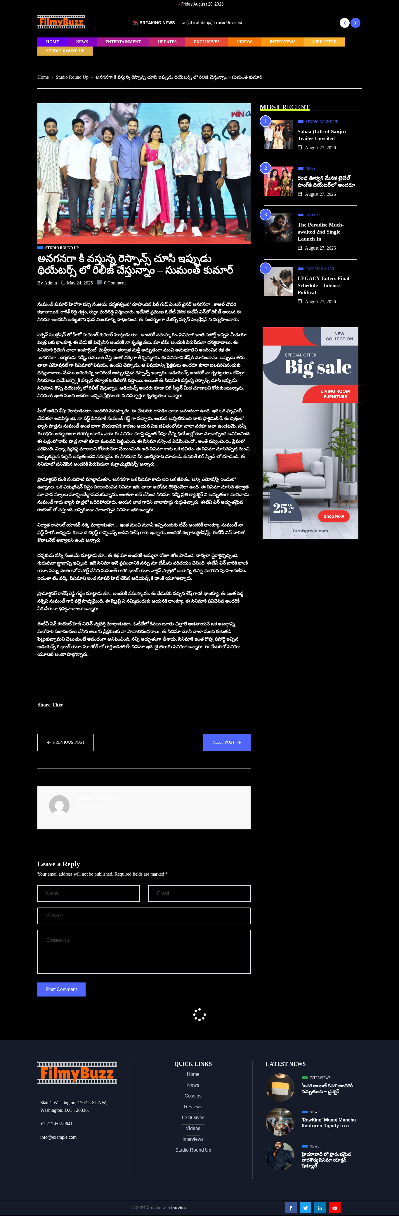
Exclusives (207, 42)
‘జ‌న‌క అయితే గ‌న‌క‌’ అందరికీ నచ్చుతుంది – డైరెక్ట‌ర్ (327, 1088)
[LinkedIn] (320, 1207)
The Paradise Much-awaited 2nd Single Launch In (321, 232)
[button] (344, 22)
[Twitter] (305, 1207)
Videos (244, 42)
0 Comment (115, 282)
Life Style (324, 42)
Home (52, 42)
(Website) (106, 797)
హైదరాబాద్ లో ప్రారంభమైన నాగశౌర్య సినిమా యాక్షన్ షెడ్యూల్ (326, 1160)
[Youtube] (335, 1207)
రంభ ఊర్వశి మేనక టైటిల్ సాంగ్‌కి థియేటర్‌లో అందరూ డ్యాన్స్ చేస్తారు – (240, 22)
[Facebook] (291, 1207)
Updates (167, 42)
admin (50, 282)
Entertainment (123, 42)
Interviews (283, 42)
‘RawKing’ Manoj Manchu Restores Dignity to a (329, 1122)
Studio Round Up (65, 51)
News (82, 42)
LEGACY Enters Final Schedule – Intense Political (323, 285)
